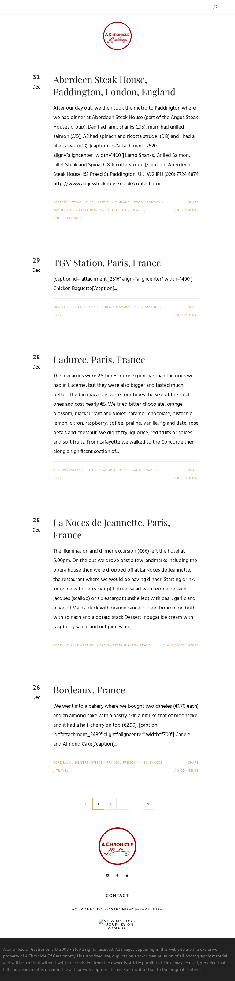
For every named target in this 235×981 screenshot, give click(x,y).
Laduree (108, 470)
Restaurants (90, 210)
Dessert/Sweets (67, 470)
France (59, 307)
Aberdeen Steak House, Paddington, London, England (114, 85)
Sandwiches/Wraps (116, 307)
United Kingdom (68, 218)
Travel (137, 210)
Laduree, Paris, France (99, 359)
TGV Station (148, 307)
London (154, 202)
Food (138, 202)
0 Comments (188, 210)
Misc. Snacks (131, 470)
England (122, 202)
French (76, 307)
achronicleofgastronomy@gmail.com (117, 909)
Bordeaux (62, 763)
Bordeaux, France (89, 690)
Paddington (64, 210)
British (104, 202)
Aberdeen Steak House (73, 202)
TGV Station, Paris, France (107, 262)
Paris (91, 307)
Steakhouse (116, 210)
